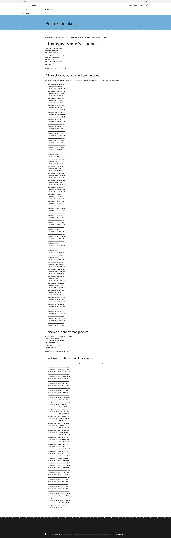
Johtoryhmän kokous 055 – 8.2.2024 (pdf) (58, 381)
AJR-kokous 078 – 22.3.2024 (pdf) (56, 145)
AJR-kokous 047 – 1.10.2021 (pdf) (56, 217)
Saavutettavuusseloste (79, 534)
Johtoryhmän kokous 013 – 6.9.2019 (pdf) (58, 479)
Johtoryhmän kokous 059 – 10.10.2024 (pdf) (59, 371)
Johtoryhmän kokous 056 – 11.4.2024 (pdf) (58, 378)
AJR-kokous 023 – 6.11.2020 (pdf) (56, 274)
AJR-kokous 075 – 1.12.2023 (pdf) (56, 152)
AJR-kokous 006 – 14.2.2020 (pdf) (56, 313)
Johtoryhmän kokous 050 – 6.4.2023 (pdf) (58, 392)
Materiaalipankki (90, 534)
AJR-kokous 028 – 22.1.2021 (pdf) (56, 262)
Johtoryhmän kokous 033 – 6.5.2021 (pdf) (58, 432)
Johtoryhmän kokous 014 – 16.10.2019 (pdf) (59, 477)
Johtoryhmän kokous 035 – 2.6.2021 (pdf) (58, 428)
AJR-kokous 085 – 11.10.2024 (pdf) (56, 128)
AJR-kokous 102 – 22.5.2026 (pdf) (56, 84)
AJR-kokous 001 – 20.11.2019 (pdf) (56, 325)
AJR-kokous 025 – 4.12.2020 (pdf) (56, 269)
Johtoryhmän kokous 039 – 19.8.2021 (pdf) (59, 418)
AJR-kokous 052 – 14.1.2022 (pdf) (56, 206)
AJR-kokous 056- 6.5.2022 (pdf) (56, 196)
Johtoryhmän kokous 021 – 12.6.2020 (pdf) (59, 460)
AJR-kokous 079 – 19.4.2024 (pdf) (56, 142)
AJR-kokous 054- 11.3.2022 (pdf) (56, 201)
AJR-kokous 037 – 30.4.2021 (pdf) (56, 241)
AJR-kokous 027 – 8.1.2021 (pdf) (56, 264)
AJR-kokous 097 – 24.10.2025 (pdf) (56, 96)
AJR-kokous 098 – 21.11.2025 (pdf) (56, 93)
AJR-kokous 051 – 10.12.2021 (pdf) (56, 208)
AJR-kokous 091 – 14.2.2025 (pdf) (56, 114)
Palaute (145, 1)
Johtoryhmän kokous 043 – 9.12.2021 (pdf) (58, 409)
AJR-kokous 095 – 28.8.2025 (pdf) (56, 100)
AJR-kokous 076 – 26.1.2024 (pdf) (56, 149)
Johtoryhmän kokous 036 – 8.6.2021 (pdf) (58, 425)
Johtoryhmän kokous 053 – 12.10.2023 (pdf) (59, 385)
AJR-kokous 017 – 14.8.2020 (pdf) (56, 288)
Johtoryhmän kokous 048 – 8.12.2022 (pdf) (59, 397)
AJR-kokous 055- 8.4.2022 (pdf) (56, 199)
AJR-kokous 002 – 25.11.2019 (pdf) (56, 323)
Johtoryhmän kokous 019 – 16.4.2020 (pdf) (59, 465)
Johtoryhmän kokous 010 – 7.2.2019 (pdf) (58, 486)
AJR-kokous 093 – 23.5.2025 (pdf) (56, 105)
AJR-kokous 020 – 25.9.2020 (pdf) (56, 281)
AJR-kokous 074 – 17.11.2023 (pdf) (56, 154)
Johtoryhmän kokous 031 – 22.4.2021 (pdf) (58, 437)
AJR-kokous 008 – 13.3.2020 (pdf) (56, 309)
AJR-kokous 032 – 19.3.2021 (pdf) (56, 252)
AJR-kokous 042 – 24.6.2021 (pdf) (56, 229)
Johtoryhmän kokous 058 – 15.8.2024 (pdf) (59, 374)
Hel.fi (25, 1)
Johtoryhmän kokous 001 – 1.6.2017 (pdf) (58, 507)
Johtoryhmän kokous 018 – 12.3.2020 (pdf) (59, 467)
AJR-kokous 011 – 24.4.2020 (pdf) (56, 302)
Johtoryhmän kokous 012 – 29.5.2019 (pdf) (58, 481)
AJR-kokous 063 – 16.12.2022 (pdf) (56, 182)
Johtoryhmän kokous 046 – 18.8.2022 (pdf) (59, 402)
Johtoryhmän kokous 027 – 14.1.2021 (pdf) (58, 446)
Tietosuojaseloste (68, 534)
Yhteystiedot (98, 534)
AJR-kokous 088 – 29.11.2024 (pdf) (56, 121)
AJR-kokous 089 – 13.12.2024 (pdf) (56, 119)
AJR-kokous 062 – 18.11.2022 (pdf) (56, 185)
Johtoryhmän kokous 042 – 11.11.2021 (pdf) (58, 411)
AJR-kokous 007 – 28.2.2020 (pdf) (56, 311)
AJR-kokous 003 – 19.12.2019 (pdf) (56, 320)
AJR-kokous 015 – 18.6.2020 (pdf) (56, 292)
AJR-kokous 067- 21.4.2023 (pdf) (56, 173)
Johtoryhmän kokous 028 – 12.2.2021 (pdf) (58, 444)
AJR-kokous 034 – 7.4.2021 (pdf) (56, 248)
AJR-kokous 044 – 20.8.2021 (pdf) (56, 224)
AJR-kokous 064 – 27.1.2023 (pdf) (56, 180)
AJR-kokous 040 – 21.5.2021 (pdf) (56, 234)
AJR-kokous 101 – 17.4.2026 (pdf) (56, 86)
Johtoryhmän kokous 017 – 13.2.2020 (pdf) (59, 470)
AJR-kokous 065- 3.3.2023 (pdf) (56, 178)
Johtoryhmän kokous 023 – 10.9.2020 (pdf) (59, 456)
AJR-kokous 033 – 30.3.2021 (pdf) (56, 250)
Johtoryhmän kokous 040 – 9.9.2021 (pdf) (58, 416)
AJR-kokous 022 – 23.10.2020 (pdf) (56, 276)
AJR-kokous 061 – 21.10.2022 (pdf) (56, 187)
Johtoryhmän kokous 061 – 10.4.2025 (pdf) (59, 367)
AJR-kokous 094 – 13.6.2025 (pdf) (56, 103)
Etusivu (23, 13)
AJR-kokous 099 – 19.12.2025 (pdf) (56, 91)
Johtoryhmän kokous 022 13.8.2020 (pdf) (58, 458)
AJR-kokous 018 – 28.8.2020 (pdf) (56, 285)
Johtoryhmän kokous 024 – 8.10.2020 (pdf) (59, 453)
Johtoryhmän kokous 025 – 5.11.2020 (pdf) (58, 451)
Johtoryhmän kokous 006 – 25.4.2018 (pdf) (59, 495)
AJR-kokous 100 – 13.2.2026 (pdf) (56, 89)
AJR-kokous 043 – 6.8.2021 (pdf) (56, 227)
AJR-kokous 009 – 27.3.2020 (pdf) (56, 306)
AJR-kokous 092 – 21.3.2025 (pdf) (56, 110)
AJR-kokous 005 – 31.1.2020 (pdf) (56, 316)
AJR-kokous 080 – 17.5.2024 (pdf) (56, 140)
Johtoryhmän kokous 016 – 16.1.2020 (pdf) (58, 472)
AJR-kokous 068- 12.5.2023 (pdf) (56, 171)
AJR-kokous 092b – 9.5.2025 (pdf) (56, 107)
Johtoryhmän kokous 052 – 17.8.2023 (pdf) (59, 388)
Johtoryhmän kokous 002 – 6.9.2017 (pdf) (58, 505)
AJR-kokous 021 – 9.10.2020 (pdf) (56, 278)
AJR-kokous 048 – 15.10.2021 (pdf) (56, 215)
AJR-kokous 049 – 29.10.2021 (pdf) (56, 213)
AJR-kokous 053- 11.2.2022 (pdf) (56, 203)
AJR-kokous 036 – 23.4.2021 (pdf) (56, 243)
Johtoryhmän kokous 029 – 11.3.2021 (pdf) (58, 442)
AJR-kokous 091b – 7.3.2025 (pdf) (56, 112)
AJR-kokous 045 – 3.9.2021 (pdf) (56, 222)
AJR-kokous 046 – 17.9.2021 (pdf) (56, 220)
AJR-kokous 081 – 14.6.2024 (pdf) (56, 138)
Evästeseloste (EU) (107, 534)
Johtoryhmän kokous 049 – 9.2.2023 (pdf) (58, 395)
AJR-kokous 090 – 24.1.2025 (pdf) (56, 117)
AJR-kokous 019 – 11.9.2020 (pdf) (56, 283)
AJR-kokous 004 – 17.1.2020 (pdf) (56, 318)
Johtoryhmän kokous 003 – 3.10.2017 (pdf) (59, 502)
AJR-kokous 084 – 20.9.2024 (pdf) (56, 131)
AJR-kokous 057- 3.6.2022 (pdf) (56, 194)
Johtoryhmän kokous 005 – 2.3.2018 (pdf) (58, 498)
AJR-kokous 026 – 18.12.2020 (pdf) (56, 267)
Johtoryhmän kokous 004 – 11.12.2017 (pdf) (59, 500)
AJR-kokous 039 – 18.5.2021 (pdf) (56, 236)
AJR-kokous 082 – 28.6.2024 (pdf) (56, 135)
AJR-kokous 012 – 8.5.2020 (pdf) (56, 299)
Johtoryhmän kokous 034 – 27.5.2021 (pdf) (59, 430)
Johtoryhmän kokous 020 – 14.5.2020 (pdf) (59, 463)
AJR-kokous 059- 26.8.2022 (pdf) (56, 192)
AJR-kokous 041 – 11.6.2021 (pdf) (56, 231)
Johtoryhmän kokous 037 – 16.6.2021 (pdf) (59, 423)
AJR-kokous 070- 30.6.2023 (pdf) (56, 166)
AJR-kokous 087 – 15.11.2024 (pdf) (56, 124)
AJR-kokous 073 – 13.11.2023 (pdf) (56, 156)
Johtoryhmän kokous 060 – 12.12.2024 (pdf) (59, 369)
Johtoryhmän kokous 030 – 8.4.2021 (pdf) (58, 439)
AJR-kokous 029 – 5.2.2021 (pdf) (56, 260)
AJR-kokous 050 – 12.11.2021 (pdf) (56, 210)
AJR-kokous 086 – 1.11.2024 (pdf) (56, 126)
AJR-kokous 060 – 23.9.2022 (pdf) (56, 189)
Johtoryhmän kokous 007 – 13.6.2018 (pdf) (59, 493)
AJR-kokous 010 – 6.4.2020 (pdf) (56, 304)
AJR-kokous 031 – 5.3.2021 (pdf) (56, 255)
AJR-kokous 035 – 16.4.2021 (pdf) (56, 245)
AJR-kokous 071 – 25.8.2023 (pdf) (56, 164)
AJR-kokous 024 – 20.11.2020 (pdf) (56, 271)
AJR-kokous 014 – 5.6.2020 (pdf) (56, 295)
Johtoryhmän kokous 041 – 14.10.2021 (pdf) (59, 414)
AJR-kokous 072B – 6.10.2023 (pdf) (57, 159)
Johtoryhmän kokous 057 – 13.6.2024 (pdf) (59, 376)
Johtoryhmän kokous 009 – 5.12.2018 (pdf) (58, 488)
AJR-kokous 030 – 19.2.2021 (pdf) (56, 257)
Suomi (130, 5)
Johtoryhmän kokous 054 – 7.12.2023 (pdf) (58, 383)
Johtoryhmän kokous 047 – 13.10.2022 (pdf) (59, 399)
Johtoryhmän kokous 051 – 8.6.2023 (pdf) (58, 390)
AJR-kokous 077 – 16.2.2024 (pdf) (56, 147)
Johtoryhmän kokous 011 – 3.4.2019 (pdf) (58, 484)
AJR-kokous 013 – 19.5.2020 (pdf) (56, 297)
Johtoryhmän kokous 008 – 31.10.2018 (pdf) (59, 491)
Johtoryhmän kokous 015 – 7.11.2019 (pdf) (58, 474)
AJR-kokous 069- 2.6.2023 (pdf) (56, 168)
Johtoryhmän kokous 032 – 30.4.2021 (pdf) (59, 435)
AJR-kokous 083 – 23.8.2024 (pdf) (56, 133)
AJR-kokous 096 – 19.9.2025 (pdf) (56, 98)
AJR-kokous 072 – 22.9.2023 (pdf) (56, 161)
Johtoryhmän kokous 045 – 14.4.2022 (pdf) (59, 404)
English (141, 5)
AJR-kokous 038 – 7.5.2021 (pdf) (56, 238)
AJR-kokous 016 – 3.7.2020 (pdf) (56, 290)
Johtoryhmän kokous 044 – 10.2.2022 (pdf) (59, 406)
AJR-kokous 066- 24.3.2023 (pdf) (56, 175)
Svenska (136, 5)
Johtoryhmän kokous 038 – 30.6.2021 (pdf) (59, 421)
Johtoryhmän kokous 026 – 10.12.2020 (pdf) (59, 449)
